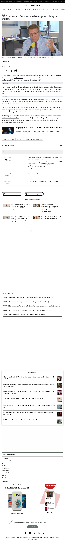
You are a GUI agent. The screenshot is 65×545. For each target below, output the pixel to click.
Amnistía (18, 139)
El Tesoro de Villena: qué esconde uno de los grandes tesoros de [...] (28, 302)
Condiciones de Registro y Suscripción (40, 537)
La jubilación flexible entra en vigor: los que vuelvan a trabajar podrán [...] (30, 297)
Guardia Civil (5, 473)
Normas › (60, 145)
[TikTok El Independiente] (43, 533)
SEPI (3, 463)
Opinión (3, 9)
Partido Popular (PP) (36, 139)
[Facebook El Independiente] (25, 533)
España (10, 9)
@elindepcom (5, 64)
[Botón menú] (2, 5)
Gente (49, 9)
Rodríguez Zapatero (7, 468)
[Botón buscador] (63, 5)
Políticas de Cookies (54, 537)
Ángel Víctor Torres (40, 1)
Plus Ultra (4, 466)
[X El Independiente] (21, 533)
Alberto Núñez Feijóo (8, 139)
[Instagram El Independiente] (34, 533)
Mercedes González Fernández (10, 478)
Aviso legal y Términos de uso (23, 537)
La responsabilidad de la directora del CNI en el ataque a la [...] (27, 314)
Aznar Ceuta (32, 1)
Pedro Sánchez (6, 470)
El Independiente (7, 61)
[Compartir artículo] (3, 71)
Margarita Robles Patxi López (22, 1)
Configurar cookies (32, 539)
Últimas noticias (11, 1)
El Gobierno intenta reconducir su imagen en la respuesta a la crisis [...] (29, 310)
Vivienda (47, 1)
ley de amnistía (18, 78)
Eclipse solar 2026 (6, 461)
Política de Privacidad (10, 537)
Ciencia (35, 9)
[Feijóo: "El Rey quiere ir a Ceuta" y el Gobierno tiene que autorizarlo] (36, 219)
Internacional (26, 9)
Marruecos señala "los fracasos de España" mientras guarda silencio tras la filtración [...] (34, 306)
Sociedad (42, 9)
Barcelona (26, 139)
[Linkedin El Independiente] (39, 533)
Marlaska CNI (60, 1)
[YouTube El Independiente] (30, 533)
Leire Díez (4, 475)
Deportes (56, 9)
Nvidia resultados (53, 1)
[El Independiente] (32, 5)
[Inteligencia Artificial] (17, 510)
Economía (17, 9)
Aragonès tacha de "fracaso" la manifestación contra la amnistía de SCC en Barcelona (39, 128)
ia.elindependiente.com (17, 513)
